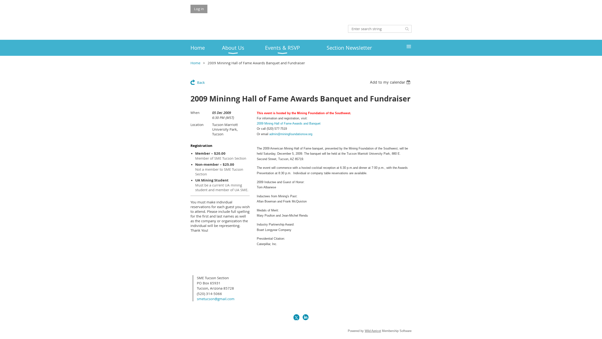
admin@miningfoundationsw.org (290, 134)
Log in (199, 8)
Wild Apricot (373, 331)
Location (197, 124)
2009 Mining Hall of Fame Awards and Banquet (289, 123)
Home (195, 63)
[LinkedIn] (306, 317)
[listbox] (391, 82)
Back (201, 82)
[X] (296, 317)
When (195, 112)
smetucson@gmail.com (215, 298)
